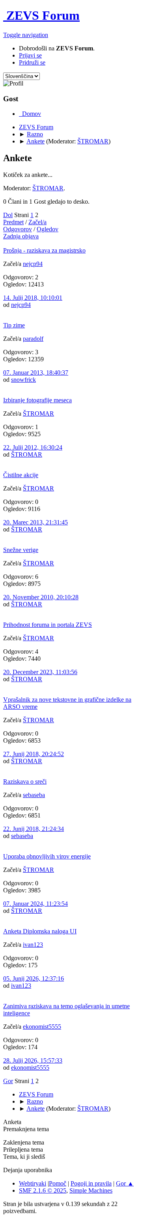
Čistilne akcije (20, 475)
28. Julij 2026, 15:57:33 (32, 1060)
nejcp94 (33, 263)
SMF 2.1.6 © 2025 (42, 1190)
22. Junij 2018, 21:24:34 (33, 828)
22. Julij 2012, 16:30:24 (32, 447)
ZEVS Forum (41, 15)
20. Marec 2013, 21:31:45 (35, 522)
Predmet (13, 222)
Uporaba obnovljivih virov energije (47, 856)
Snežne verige (20, 549)
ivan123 (33, 944)
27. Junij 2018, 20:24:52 (33, 754)
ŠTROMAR (92, 141)
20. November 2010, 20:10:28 (40, 597)
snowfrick (23, 379)
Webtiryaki (32, 1183)
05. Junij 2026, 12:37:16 (33, 978)
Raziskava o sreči (25, 781)
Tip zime (14, 325)
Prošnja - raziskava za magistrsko (44, 250)
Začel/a (37, 222)
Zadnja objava (21, 236)
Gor (8, 1081)
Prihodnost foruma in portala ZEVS (47, 624)
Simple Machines (90, 1190)
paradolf (33, 338)
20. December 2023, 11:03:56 (40, 672)
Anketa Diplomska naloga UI (40, 931)
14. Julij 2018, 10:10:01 (32, 297)
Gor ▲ (125, 1183)
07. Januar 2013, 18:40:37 (35, 372)
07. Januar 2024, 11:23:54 (35, 903)
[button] (25, 35)
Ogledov (47, 229)
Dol (8, 215)
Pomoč (57, 1183)
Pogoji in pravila (91, 1183)
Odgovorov (17, 229)
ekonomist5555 (42, 1026)
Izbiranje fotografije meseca (37, 400)
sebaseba (34, 795)
